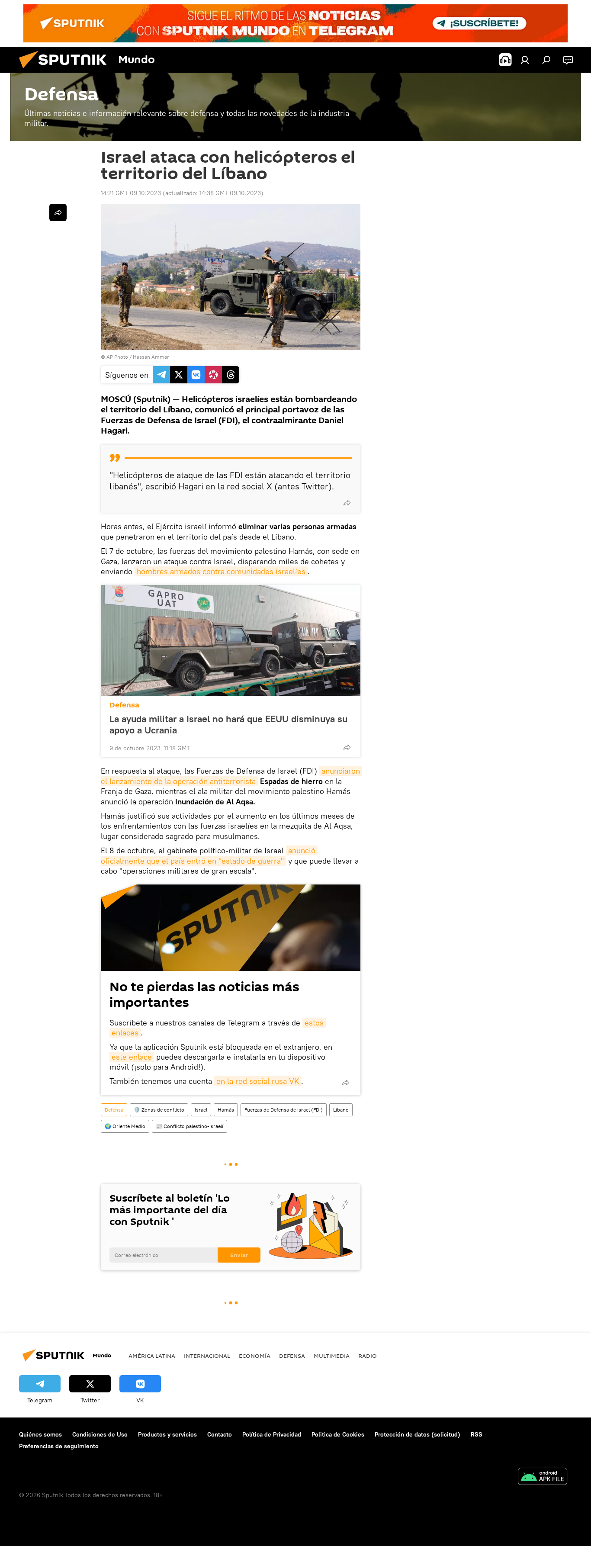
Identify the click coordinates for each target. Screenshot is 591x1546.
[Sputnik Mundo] (66, 70)
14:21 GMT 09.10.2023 (131, 193)
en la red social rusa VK (257, 1081)
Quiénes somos (40, 1434)
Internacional (207, 1356)
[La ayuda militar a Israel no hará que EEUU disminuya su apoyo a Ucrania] (230, 640)
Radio (367, 1356)
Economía (254, 1356)
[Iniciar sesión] (524, 59)
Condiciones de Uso (100, 1434)
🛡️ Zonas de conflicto (159, 1109)
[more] (347, 502)
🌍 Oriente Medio (125, 1126)
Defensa (124, 705)
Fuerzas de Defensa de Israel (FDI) (283, 1109)
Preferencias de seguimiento (59, 1446)
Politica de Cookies (338, 1434)
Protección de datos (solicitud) (417, 1434)
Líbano (341, 1109)
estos (314, 1023)
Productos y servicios (167, 1434)
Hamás (226, 1109)
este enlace (132, 1057)
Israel (201, 1109)
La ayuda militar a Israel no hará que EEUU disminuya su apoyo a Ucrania (228, 724)
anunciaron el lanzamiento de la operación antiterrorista (231, 776)
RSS (476, 1434)
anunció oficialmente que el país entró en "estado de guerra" (209, 855)
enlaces (125, 1033)
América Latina (151, 1356)
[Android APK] (542, 1477)
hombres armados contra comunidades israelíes (221, 571)
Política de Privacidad (271, 1434)
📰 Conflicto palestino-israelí (189, 1126)
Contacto (219, 1434)
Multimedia (332, 1356)
